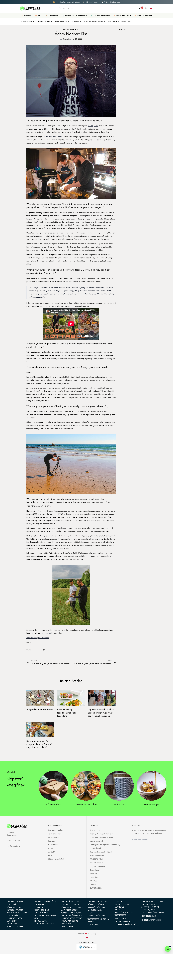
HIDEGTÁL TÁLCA (40, 921)
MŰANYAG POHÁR (14, 907)
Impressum (52, 841)
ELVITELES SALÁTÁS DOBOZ (71, 915)
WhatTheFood (31, 637)
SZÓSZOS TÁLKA (66, 926)
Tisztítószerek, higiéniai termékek (93, 21)
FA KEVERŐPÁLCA (95, 910)
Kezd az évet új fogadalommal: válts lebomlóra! (66, 712)
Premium (93, 873)
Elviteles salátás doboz (86, 804)
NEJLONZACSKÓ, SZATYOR (152, 901)
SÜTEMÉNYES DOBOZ (69, 921)
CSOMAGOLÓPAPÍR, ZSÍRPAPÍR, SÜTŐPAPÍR (150, 905)
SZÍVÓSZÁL (92, 912)
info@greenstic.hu (13, 846)
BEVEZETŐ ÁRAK (96, 859)
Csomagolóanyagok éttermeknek (102, 834)
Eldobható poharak (26, 21)
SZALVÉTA (118, 901)
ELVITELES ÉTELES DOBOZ (70, 901)
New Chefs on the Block (53, 136)
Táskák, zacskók (112, 21)
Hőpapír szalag (126, 21)
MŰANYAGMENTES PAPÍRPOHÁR (14, 919)
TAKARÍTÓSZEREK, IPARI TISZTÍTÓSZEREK (124, 913)
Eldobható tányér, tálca (43, 21)
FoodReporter (93, 125)
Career (50, 848)
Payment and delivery (56, 830)
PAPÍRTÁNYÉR (39, 904)
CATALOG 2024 (96, 888)
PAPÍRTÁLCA (38, 907)
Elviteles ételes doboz (61, 21)
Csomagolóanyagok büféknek (101, 852)
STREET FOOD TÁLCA (42, 910)
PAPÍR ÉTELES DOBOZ (68, 910)
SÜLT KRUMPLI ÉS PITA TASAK (152, 912)
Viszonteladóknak (96, 862)
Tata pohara (94, 870)
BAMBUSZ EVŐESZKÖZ (97, 915)
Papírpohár (119, 804)
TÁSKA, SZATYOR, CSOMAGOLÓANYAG (123, 920)
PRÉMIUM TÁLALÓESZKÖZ (44, 923)
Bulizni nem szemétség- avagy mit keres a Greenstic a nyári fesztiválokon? (39, 744)
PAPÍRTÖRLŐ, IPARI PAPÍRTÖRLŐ (122, 905)
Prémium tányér (151, 804)
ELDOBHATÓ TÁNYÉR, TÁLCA (45, 901)
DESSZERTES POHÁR (15, 926)
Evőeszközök (75, 21)
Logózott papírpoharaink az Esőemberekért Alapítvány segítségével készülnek (101, 712)
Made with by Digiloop (86, 933)
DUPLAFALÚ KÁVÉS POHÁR (17, 912)
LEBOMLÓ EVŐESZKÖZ (97, 907)
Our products (95, 830)
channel (49, 633)
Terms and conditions (56, 834)
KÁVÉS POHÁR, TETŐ (15, 910)
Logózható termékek (97, 866)
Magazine (94, 877)
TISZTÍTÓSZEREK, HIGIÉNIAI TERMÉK (98, 920)
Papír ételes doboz (53, 804)
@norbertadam (43, 637)
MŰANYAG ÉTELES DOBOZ (70, 912)
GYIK (50, 855)
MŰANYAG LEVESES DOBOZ (71, 907)
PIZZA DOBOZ (65, 923)
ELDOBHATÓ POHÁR (15, 901)
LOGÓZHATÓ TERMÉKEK (151, 920)
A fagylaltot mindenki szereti (39, 709)
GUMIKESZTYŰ (93, 924)
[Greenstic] (30, 8)
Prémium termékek (97, 855)
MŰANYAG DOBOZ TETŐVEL (71, 918)
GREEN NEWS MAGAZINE (71, 29)
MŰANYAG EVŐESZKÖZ (97, 904)
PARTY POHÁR (12, 915)
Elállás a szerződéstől (56, 859)
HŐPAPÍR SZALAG (148, 916)
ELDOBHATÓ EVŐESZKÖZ (98, 901)
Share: (28, 649)
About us (93, 881)
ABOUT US (52, 852)
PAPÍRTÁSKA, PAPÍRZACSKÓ (125, 924)
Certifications (53, 844)
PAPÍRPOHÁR (12, 904)
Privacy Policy (53, 837)
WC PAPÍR (119, 909)
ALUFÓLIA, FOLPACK (149, 909)
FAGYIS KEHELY (13, 923)
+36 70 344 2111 (13, 840)
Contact (93, 884)
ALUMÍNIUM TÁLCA (41, 912)
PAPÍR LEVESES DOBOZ (69, 904)
